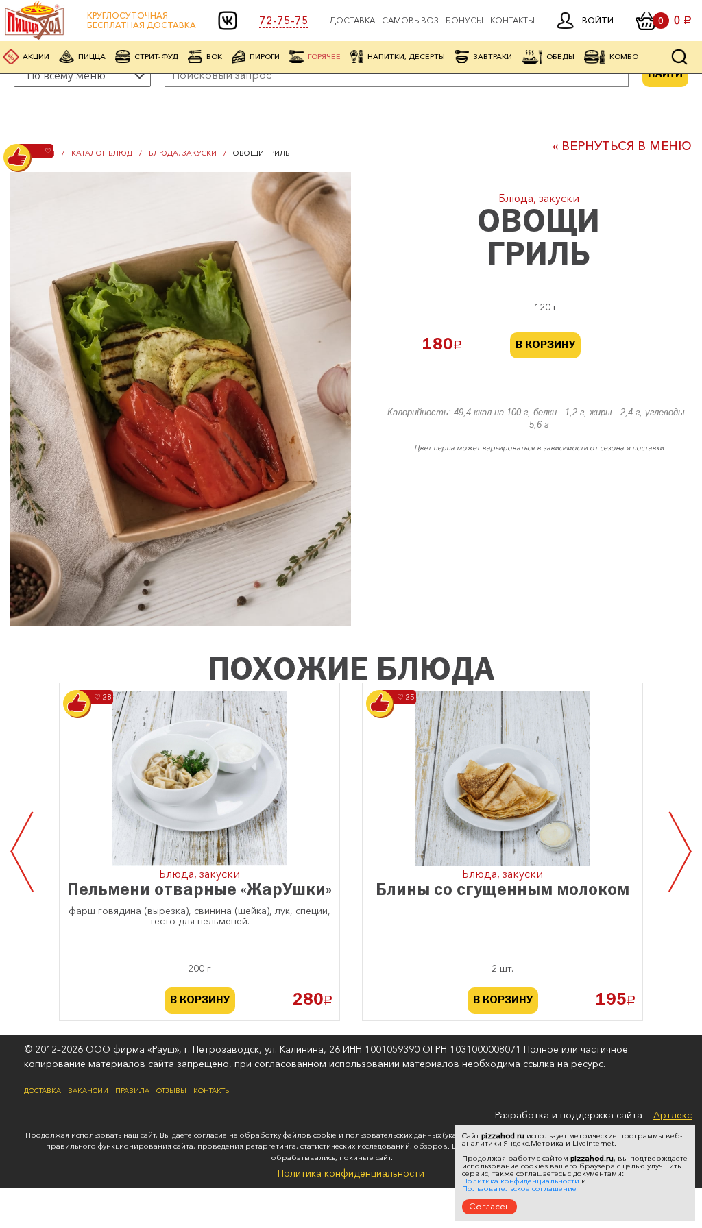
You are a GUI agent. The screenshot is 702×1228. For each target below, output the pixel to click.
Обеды (560, 56)
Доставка (352, 20)
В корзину (545, 345)
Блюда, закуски (183, 153)
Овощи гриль (261, 153)
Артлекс (672, 1115)
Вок (214, 56)
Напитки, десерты (406, 56)
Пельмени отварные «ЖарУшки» (199, 891)
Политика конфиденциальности (351, 1173)
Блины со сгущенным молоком (502, 891)
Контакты (512, 20)
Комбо (623, 56)
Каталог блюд (101, 153)
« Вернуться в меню (622, 146)
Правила (132, 1091)
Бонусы (464, 20)
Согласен (489, 1206)
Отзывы (171, 1091)
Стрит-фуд (156, 56)
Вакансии (88, 1091)
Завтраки (492, 56)
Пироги (265, 56)
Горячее (324, 56)
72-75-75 (283, 20)
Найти (665, 74)
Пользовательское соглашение (519, 1188)
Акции (36, 56)
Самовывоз (410, 20)
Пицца (92, 56)
